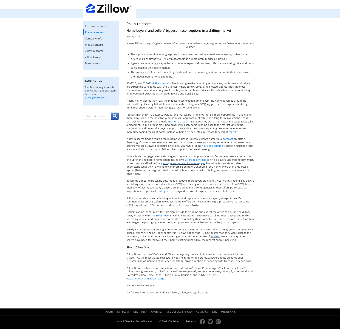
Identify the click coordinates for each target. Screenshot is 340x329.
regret (232, 132)
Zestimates (123, 311)
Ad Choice (202, 311)
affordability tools (195, 159)
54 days (215, 236)
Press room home (96, 26)
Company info (93, 38)
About (109, 311)
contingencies (165, 191)
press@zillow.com (95, 97)
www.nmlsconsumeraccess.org (145, 278)
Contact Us (93, 80)
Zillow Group (93, 57)
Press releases (94, 32)
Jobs (135, 311)
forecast (228, 139)
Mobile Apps (228, 311)
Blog (214, 311)
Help (144, 311)
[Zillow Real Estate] (109, 9)
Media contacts (94, 44)
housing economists (214, 145)
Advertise (156, 311)
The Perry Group (177, 121)
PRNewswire (160, 83)
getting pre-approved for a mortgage (183, 163)
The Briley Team (159, 215)
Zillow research (94, 51)
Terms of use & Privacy (179, 311)
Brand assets (93, 63)
